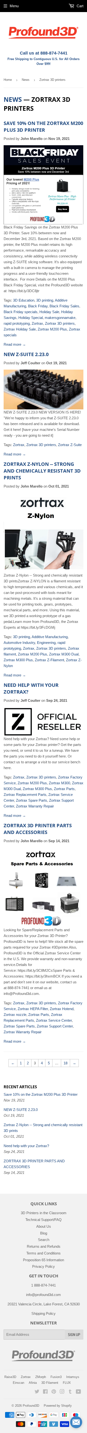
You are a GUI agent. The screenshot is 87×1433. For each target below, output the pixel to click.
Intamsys (72, 1377)
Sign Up (74, 1334)
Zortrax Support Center (55, 1026)
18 (65, 1063)
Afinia (33, 1383)
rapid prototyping (17, 323)
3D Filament (49, 1383)
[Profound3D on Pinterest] (53, 1392)
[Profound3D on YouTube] (78, 1392)
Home (8, 80)
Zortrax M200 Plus (52, 329)
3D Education (23, 300)
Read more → (15, 344)
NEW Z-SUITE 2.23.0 (26, 354)
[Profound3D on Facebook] (45, 1392)
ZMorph (40, 1377)
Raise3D (10, 1377)
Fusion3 (56, 1377)
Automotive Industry (19, 643)
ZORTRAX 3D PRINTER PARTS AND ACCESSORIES (38, 828)
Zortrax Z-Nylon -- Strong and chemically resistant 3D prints (42, 471)
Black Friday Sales (64, 306)
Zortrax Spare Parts (31, 800)
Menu (14, 6)
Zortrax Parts (64, 789)
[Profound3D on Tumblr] (70, 1392)
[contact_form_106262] (76, 1422)
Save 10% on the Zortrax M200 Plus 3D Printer (43, 126)
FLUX (67, 1383)
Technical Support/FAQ (43, 1220)
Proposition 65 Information (43, 1260)
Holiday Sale (49, 312)
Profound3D (31, 1405)
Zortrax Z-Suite (70, 445)
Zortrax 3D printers (60, 323)
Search (43, 1240)
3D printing (44, 300)
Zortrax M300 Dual (64, 654)
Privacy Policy (43, 1266)
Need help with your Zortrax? (26, 1146)
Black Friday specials (20, 312)
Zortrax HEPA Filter (33, 1009)
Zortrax (37, 323)
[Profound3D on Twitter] (37, 1392)
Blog (43, 1233)
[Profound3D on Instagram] (62, 1392)
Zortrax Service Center (54, 1020)
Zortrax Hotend (61, 1009)
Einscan (18, 1383)
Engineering (46, 643)
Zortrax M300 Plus (18, 660)
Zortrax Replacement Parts (25, 794)
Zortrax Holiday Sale (20, 329)
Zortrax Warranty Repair (35, 806)
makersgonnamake (60, 318)
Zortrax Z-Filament (49, 660)
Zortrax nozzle (15, 1015)
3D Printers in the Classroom (43, 1213)
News (25, 80)
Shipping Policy (43, 1313)
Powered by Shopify (58, 1405)
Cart (79, 6)
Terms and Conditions (43, 1253)
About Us (43, 1226)
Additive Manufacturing (50, 637)
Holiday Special (30, 318)
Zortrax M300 (59, 783)
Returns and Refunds (43, 1246)
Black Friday (38, 306)
